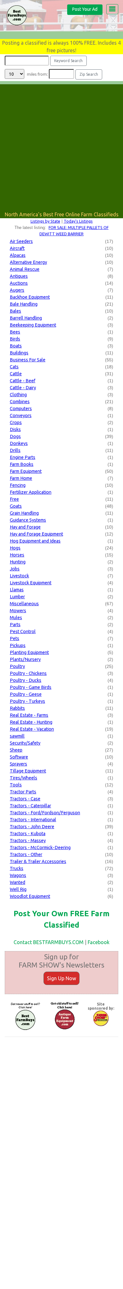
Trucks (16, 868)
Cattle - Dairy (23, 387)
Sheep (16, 749)
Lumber (17, 596)
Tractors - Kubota (27, 833)
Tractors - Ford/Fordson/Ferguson (45, 812)
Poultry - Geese (26, 694)
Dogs (15, 436)
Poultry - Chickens (28, 673)
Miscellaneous (24, 603)
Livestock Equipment (30, 582)
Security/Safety (25, 743)
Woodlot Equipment (30, 896)
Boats (16, 345)
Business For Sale (27, 359)
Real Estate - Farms (29, 715)
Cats (14, 366)
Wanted (17, 882)
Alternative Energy (28, 262)
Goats (16, 506)
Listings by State (45, 221)
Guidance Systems (28, 520)
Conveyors (21, 415)
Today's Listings (78, 221)
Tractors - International (33, 819)
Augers (17, 290)
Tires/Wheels (23, 777)
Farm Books (21, 464)
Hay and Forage (25, 527)
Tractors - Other (26, 854)
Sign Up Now (61, 978)
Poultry (17, 666)
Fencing (18, 485)
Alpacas (18, 255)
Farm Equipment (26, 471)
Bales (15, 311)
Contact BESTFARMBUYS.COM (49, 942)
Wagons (18, 875)
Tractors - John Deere (32, 826)
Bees (15, 331)
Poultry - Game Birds (30, 687)
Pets (14, 638)
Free (14, 499)
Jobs (15, 568)
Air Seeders (21, 241)
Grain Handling (24, 513)
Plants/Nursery (25, 659)
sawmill (17, 736)
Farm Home (21, 478)
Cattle (16, 373)
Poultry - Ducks (25, 680)
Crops (16, 422)
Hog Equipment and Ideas (35, 540)
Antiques (19, 276)
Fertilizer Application (30, 492)
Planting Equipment (29, 652)
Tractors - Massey (28, 840)
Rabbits (17, 708)
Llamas (17, 589)
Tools (16, 784)
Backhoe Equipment (30, 297)
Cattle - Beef (22, 380)
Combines (20, 401)
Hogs (15, 547)
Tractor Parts (23, 791)
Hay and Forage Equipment (36, 534)
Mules (16, 617)
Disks (15, 429)
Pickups (18, 645)
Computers (21, 408)
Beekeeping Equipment (33, 324)
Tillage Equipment (28, 770)
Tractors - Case (25, 798)
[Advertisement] (61, 146)
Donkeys (19, 443)
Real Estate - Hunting (31, 722)
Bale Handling (24, 304)
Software (19, 756)
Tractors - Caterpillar (30, 805)
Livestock (19, 575)
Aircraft (17, 248)
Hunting (18, 561)
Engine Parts (22, 457)
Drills (15, 450)
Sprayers (18, 763)
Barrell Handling (26, 318)
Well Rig (18, 889)
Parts (15, 624)
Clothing (18, 394)
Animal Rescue (24, 269)
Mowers (18, 610)
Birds (15, 338)
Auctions (19, 283)
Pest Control (23, 631)
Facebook (98, 942)
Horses (17, 554)
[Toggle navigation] (112, 9)
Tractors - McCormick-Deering (40, 847)
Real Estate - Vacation (32, 729)
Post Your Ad (84, 9)
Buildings (19, 352)
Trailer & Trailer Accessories (38, 861)
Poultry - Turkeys (27, 701)
